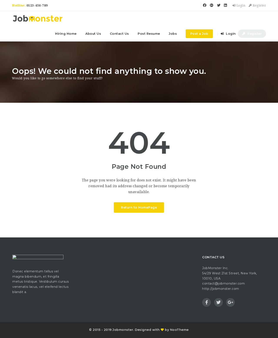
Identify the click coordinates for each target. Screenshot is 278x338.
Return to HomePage (139, 207)
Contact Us (119, 34)
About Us (93, 34)
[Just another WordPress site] (37, 18)
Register (259, 5)
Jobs (173, 34)
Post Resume (149, 34)
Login (240, 5)
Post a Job (199, 34)
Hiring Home (66, 34)
